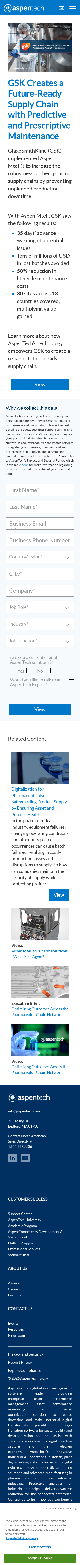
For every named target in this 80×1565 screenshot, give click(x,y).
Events (13, 1323)
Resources (16, 1329)
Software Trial (18, 1255)
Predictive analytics (46, 1483)
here (25, 465)
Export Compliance (24, 1370)
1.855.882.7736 (20, 1146)
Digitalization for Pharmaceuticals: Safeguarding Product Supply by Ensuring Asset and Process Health (39, 802)
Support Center (20, 1214)
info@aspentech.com (24, 1111)
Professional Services (24, 1249)
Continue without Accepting (61, 1508)
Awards (14, 1283)
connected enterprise (54, 1494)
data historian (41, 1462)
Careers (14, 1289)
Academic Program (22, 1226)
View (59, 895)
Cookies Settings (40, 1547)
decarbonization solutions (29, 1436)
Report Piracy (20, 1362)
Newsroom (16, 1335)
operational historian (46, 1457)
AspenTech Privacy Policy (22, 1538)
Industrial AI (18, 1457)
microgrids (50, 1441)
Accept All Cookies (40, 1558)
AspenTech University (24, 1220)
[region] (40, 1534)
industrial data (19, 1489)
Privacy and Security (25, 1354)
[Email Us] (61, 7)
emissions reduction (24, 1441)
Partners (14, 1295)
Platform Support (21, 1243)
